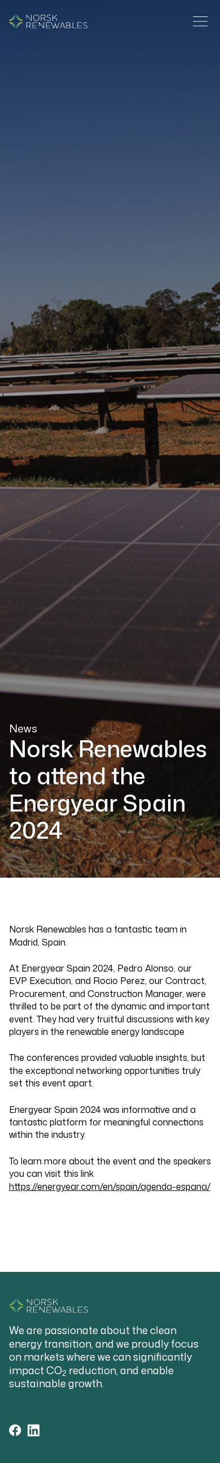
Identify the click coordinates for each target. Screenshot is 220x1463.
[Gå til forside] (47, 21)
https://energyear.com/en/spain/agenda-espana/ (109, 1186)
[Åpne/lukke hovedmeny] (200, 21)
